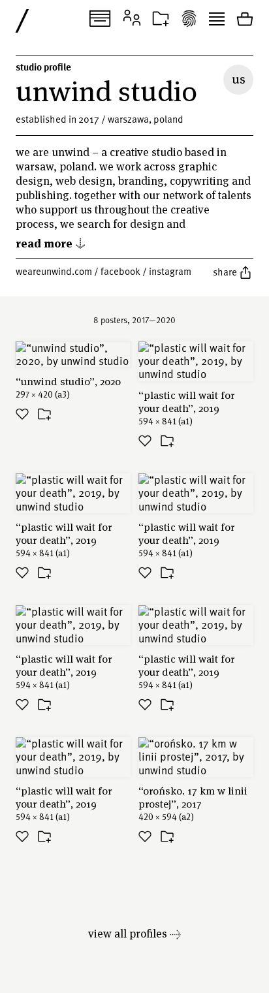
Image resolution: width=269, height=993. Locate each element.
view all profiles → (134, 933)
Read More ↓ (51, 242)
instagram (170, 271)
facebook (120, 271)
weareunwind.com (54, 271)
